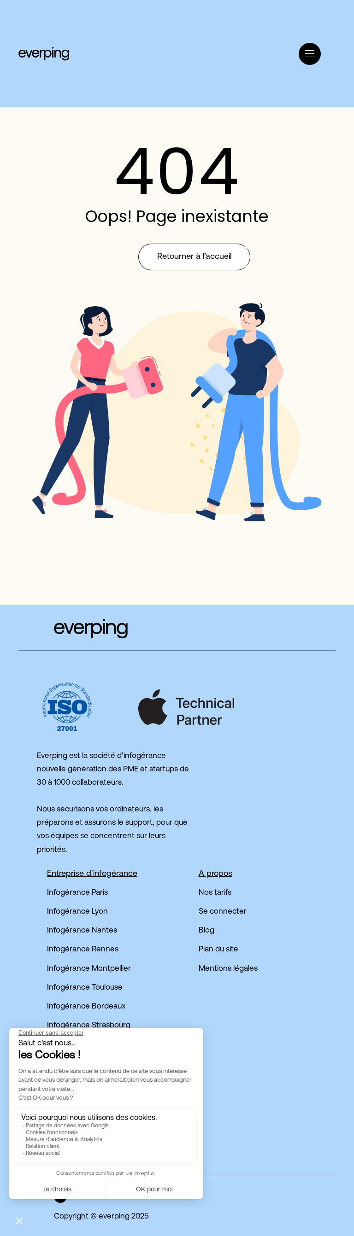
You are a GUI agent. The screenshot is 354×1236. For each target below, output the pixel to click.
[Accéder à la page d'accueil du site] (73, 628)
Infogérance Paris (77, 893)
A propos (215, 874)
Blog (206, 930)
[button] (144, 29)
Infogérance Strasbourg (88, 1025)
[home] (43, 53)
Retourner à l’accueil (194, 257)
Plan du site (218, 949)
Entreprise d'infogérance (92, 874)
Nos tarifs (215, 893)
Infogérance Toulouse (85, 987)
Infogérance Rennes (82, 949)
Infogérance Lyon (77, 911)
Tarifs (127, 54)
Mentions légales (228, 969)
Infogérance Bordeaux (86, 1006)
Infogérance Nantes (82, 930)
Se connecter (223, 911)
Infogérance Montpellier (89, 969)
